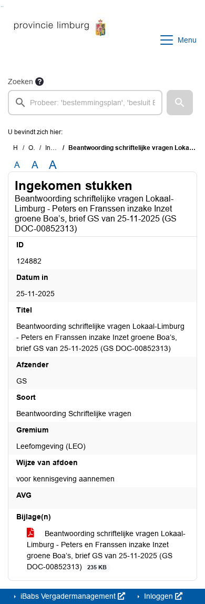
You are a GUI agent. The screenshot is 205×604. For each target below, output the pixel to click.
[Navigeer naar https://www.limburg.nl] (59, 40)
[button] (180, 102)
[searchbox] (85, 102)
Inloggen (158, 596)
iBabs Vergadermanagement (68, 596)
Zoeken (20, 81)
